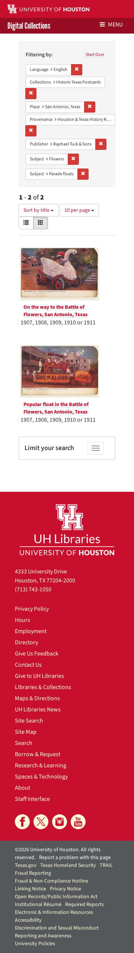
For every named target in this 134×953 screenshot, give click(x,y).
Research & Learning (40, 765)
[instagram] (59, 821)
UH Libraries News (38, 709)
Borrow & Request (37, 754)
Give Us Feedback (36, 654)
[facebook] (22, 821)
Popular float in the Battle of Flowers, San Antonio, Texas (56, 408)
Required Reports (84, 904)
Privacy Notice (65, 889)
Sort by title (37, 210)
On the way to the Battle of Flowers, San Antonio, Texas (55, 310)
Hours (22, 620)
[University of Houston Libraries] (67, 529)
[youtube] (78, 821)
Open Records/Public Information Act (56, 896)
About (22, 788)
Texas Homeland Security (68, 865)
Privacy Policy (32, 609)
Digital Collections (28, 26)
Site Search (29, 721)
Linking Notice (30, 889)
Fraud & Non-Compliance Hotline (51, 881)
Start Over (95, 54)
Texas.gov (25, 865)
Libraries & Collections (43, 687)
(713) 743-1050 (33, 589)
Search (23, 743)
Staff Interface (32, 799)
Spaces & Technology (41, 777)
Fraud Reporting (33, 873)
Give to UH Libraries (39, 676)
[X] (41, 821)
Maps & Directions (37, 698)
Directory (26, 642)
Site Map (25, 732)
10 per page (77, 210)
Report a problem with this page (75, 857)
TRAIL (106, 865)
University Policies (35, 943)
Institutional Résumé (38, 904)
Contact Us (28, 665)
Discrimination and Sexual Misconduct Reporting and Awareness (57, 932)
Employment (31, 631)
